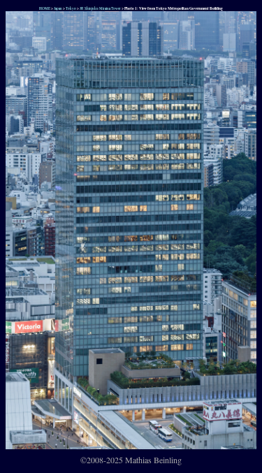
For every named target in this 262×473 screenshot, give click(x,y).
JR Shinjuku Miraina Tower (100, 8)
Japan (58, 8)
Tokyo (71, 8)
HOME (44, 8)
